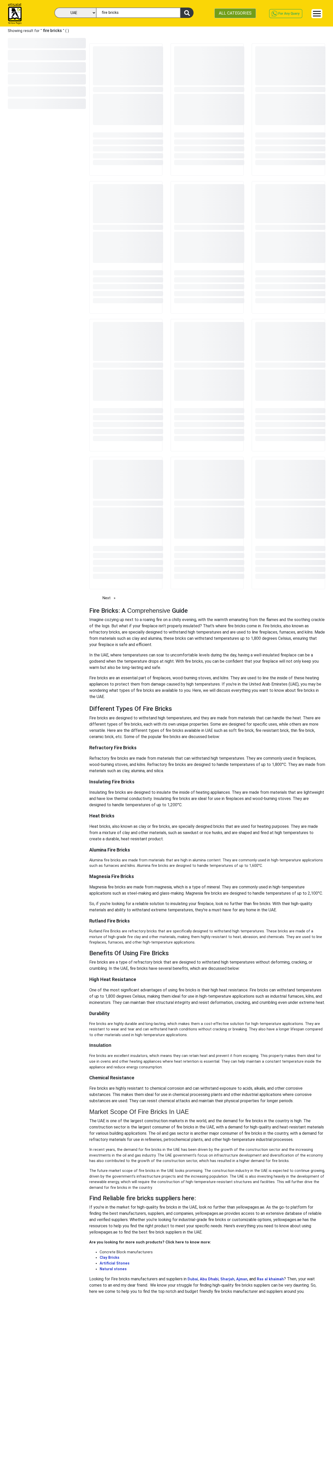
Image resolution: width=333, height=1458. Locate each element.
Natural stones (114, 1269)
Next (110, 598)
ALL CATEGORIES (235, 13)
